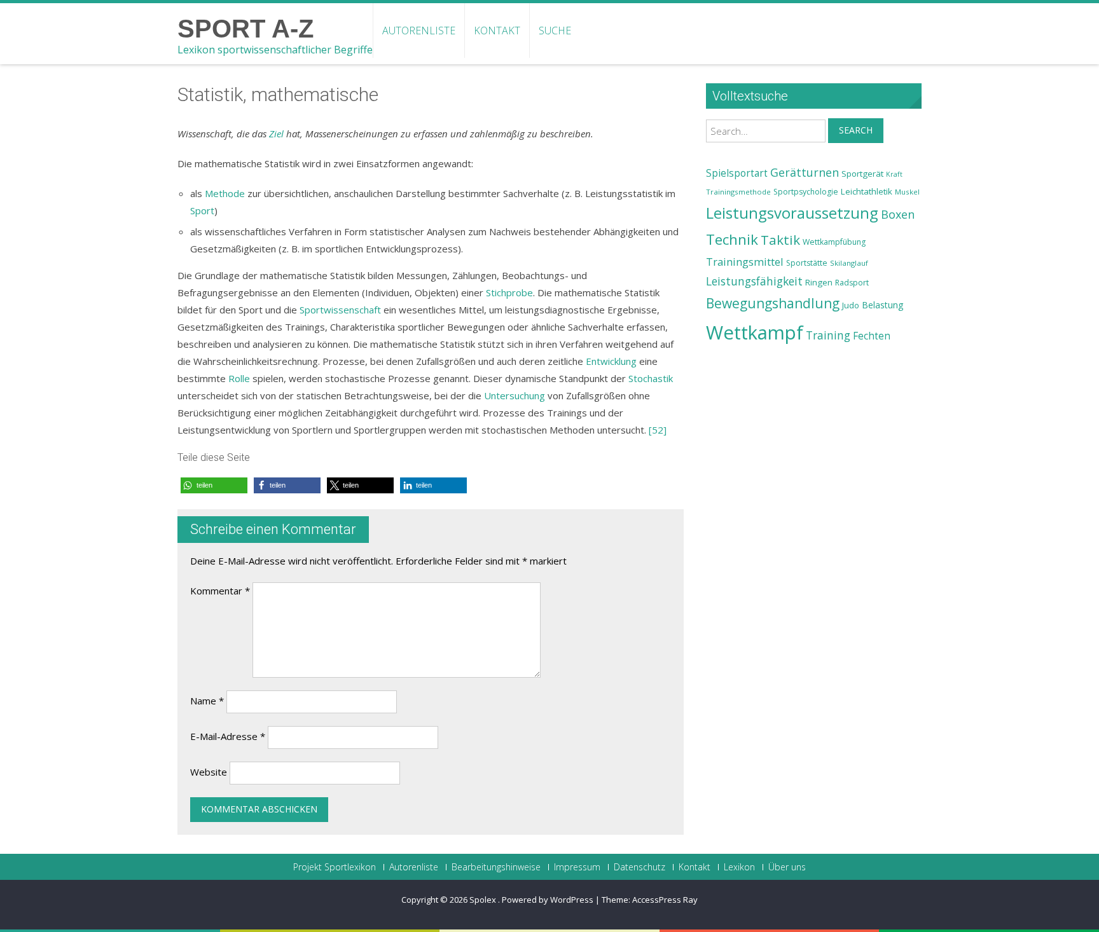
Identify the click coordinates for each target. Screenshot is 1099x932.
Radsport (852, 282)
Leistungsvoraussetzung (792, 213)
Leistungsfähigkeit (754, 281)
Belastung (883, 305)
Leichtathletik (866, 191)
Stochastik (650, 378)
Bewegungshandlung (773, 303)
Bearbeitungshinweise (496, 867)
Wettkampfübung (834, 241)
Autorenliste (418, 31)
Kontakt (497, 31)
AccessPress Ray (665, 899)
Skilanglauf (849, 263)
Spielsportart (737, 173)
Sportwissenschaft (340, 309)
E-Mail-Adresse (227, 736)
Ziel (276, 133)
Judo (850, 305)
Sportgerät (862, 173)
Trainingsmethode (738, 191)
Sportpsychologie (805, 191)
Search (856, 130)
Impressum (577, 867)
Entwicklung (611, 361)
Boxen (898, 214)
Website (208, 771)
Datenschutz (639, 867)
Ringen (819, 282)
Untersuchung (514, 395)
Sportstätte (806, 262)
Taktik (780, 240)
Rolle (239, 378)
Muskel (907, 191)
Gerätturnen (804, 172)
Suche (555, 31)
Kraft (894, 174)
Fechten (871, 336)
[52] (658, 429)
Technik (732, 239)
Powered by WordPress (547, 899)
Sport (202, 210)
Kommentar (220, 590)
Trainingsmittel (745, 261)
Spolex (483, 899)
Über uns (787, 867)
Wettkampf (754, 332)
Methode (225, 193)
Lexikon (739, 867)
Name (207, 700)
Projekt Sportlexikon (334, 867)
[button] (214, 485)
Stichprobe (509, 292)
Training (828, 335)
